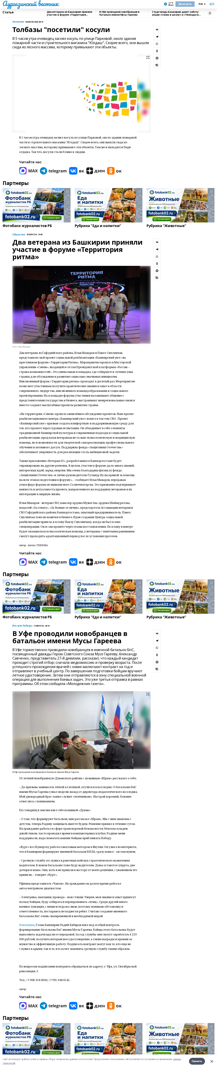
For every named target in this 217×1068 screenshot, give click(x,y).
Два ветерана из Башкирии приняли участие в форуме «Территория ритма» (69, 13)
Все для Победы (22, 625)
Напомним (27, 925)
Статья (8, 12)
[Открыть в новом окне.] (28, 171)
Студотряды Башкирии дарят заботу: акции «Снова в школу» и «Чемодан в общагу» (175, 13)
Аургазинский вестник (30, 3)
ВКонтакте (185, 4)
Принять (197, 1061)
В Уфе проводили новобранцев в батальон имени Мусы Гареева (119, 13)
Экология (18, 21)
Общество (18, 234)
